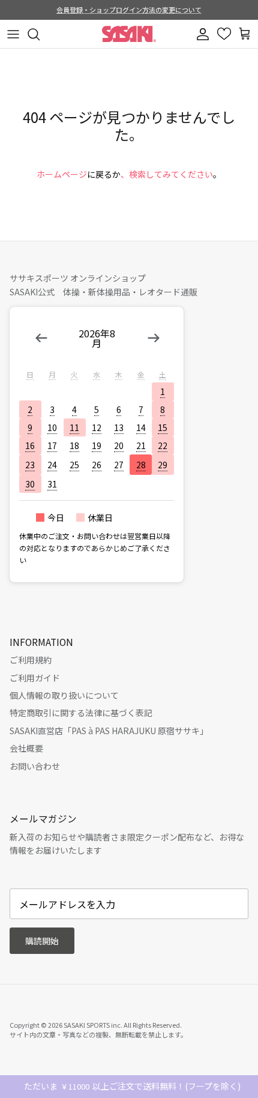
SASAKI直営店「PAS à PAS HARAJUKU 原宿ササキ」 (109, 731)
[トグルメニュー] (13, 34)
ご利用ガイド (35, 678)
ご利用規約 (31, 660)
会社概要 (26, 748)
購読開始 (42, 941)
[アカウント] (204, 34)
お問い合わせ (35, 766)
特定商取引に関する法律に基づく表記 (81, 713)
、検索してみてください (167, 174)
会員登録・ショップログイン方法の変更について (129, 9)
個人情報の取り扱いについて (64, 695)
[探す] (39, 34)
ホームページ (62, 174)
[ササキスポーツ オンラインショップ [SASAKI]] (129, 34)
